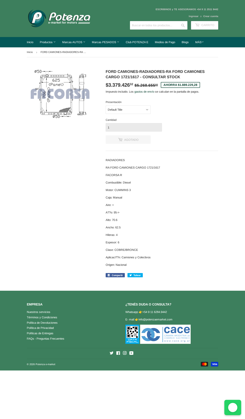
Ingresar (193, 16)
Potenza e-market (45, 364)
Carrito (207, 25)
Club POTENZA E (137, 42)
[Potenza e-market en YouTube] (131, 353)
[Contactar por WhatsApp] (232, 407)
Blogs (185, 42)
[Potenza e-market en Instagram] (125, 353)
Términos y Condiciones (42, 317)
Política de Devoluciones (42, 322)
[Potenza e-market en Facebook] (118, 353)
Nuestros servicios (38, 312)
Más (198, 42)
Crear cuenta (210, 16)
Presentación (114, 102)
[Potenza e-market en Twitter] (112, 353)
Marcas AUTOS (72, 42)
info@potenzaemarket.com (155, 319)
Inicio (30, 42)
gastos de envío (144, 91)
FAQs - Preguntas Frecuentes (45, 338)
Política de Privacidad (40, 327)
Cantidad (111, 119)
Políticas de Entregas (40, 333)
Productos (46, 42)
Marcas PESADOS (104, 42)
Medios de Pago (165, 42)
